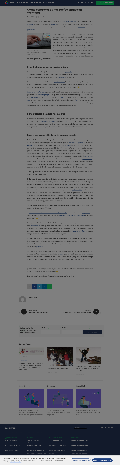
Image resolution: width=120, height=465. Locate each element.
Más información (15, 462)
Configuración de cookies (81, 460)
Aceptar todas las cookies (102, 460)
